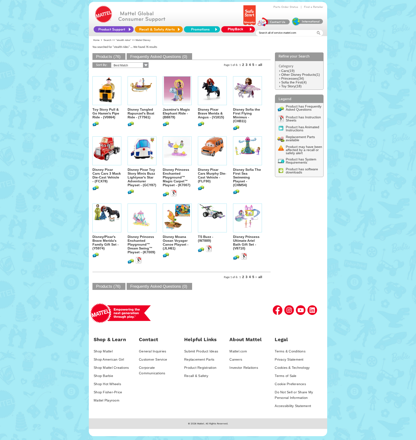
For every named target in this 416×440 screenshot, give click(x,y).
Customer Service (153, 359)
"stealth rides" (123, 40)
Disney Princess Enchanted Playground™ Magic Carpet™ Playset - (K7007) (176, 177)
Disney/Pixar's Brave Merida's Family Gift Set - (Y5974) (105, 242)
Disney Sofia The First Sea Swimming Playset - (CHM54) (247, 177)
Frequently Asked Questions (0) (158, 56)
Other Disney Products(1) (300, 75)
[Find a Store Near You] (313, 7)
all (260, 65)
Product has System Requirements (301, 160)
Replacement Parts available (300, 138)
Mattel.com (238, 351)
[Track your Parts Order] (285, 7)
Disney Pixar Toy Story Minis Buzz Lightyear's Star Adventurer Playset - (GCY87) (142, 177)
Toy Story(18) (291, 86)
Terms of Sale (285, 376)
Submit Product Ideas (201, 351)
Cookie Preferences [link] (290, 384)
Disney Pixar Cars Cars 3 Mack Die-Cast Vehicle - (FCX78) (106, 175)
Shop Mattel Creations (111, 368)
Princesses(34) (292, 78)
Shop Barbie (103, 376)
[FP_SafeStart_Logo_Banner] (250, 25)
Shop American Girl (109, 359)
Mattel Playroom (106, 400)
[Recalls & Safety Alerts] (159, 29)
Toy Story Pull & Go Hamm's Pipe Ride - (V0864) (105, 113)
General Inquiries (152, 351)
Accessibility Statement (293, 406)
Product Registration (200, 368)
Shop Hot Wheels (107, 384)
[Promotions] (202, 29)
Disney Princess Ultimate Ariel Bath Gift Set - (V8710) (246, 242)
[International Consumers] (307, 25)
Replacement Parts (199, 359)
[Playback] (239, 29)
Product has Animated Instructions (302, 128)
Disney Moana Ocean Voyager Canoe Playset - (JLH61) (175, 242)
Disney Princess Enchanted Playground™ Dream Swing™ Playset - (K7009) (141, 244)
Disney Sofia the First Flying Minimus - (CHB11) (246, 115)
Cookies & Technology (292, 368)
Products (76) (108, 56)
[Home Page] (103, 22)
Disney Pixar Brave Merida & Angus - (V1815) (211, 113)
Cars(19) (288, 71)
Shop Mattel (103, 351)
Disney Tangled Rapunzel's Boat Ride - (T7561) (141, 113)
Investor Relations (243, 368)
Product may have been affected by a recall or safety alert (304, 150)
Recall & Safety (196, 376)
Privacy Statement (289, 359)
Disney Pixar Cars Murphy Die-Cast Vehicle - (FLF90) (212, 175)
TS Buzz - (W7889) (205, 238)
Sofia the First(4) (294, 82)
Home (96, 40)
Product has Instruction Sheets (303, 118)
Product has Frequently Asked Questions (303, 107)
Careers (235, 359)
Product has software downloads (302, 170)
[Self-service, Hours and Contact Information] (274, 25)
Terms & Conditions (290, 351)
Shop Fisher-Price (108, 392)
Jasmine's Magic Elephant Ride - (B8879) (176, 113)
